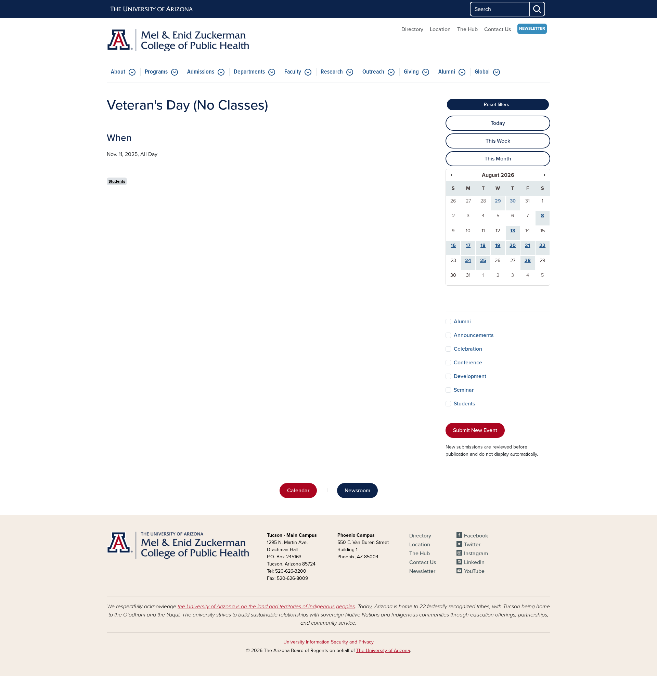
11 (483, 231)
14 (527, 231)
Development (470, 376)
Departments (249, 72)
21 (527, 245)
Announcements (473, 335)
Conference (468, 362)
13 (512, 231)
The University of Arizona (383, 650)
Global (482, 72)
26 (453, 201)
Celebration (468, 349)
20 (513, 245)
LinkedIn (474, 562)
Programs (156, 72)
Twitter (472, 544)
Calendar (298, 490)
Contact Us (497, 29)
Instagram (476, 553)
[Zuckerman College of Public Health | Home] (178, 40)
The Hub (467, 29)
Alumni (446, 72)
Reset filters (510, 103)
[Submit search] (537, 9)
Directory (412, 29)
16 (453, 245)
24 (468, 260)
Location (440, 29)
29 (498, 201)
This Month (498, 158)
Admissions (200, 72)
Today (498, 123)
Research (332, 72)
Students (116, 181)
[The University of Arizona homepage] (152, 9)
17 (468, 245)
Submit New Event (475, 430)
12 (497, 231)
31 (527, 201)
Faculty (292, 72)
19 (497, 245)
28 (483, 201)
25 (483, 260)
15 (542, 231)
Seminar (464, 390)
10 (468, 231)
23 (453, 260)
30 (513, 201)
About (118, 72)
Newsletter (532, 28)
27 (468, 201)
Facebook (476, 535)
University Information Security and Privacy (328, 642)
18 (483, 245)
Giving (411, 72)
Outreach (373, 72)
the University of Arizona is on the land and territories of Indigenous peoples (266, 606)
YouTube (474, 571)
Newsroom (357, 490)
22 (542, 245)
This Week (498, 141)
